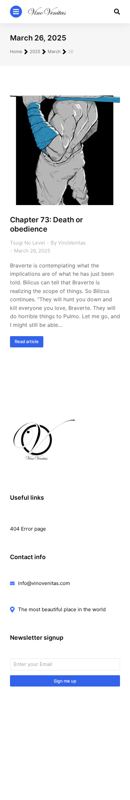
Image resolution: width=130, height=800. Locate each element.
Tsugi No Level (27, 243)
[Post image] (65, 150)
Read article (27, 341)
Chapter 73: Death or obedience (46, 224)
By (68, 243)
